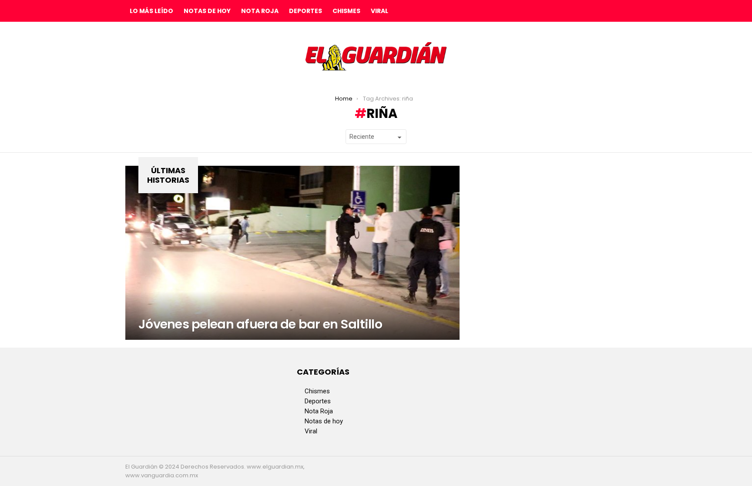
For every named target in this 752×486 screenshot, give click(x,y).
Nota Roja (260, 11)
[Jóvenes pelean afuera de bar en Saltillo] (292, 253)
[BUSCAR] (620, 11)
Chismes (346, 11)
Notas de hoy (207, 11)
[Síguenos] (601, 11)
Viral (379, 11)
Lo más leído (151, 11)
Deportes (305, 11)
